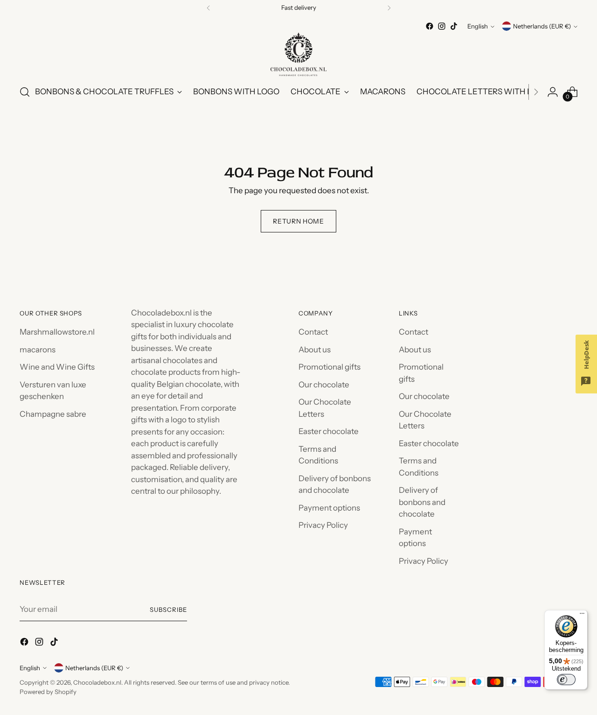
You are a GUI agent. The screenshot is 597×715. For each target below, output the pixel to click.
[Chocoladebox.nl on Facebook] (429, 26)
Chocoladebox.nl (97, 682)
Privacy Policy (323, 525)
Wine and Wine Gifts (57, 367)
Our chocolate (323, 384)
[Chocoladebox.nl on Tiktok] (454, 26)
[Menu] (582, 615)
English (477, 26)
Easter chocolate (328, 431)
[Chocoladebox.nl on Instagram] (441, 26)
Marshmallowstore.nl (57, 331)
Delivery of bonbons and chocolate (422, 502)
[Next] (389, 8)
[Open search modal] (24, 92)
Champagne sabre (53, 414)
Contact (313, 331)
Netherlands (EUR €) (542, 26)
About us (314, 349)
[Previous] (208, 8)
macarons (38, 349)
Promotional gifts (329, 367)
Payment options (329, 507)
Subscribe (168, 609)
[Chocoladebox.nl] (298, 54)
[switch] (566, 679)
